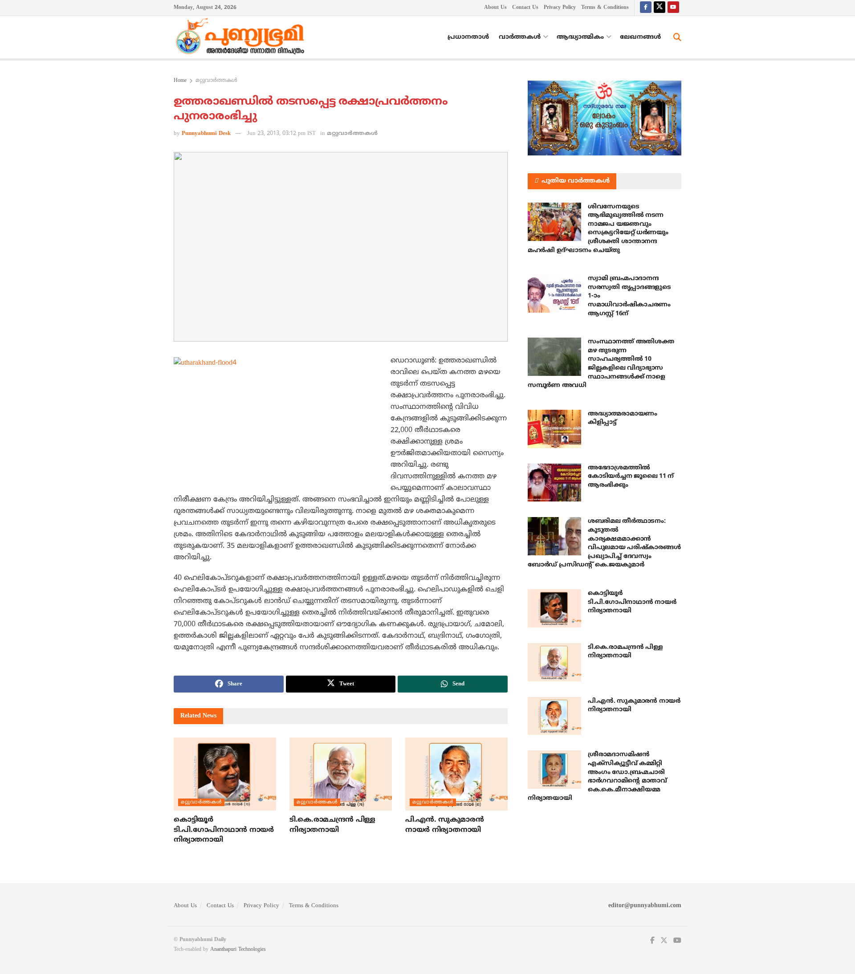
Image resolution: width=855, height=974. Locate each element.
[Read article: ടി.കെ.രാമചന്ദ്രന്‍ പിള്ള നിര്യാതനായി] (340, 774)
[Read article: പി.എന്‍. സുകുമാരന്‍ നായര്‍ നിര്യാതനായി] (456, 774)
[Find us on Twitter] (659, 8)
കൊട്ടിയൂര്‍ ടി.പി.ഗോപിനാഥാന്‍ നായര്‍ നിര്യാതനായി (224, 829)
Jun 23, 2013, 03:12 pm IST (281, 133)
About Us (495, 7)
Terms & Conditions (605, 7)
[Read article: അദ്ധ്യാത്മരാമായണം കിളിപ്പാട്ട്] (554, 429)
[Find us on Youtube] (673, 8)
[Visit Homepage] (242, 37)
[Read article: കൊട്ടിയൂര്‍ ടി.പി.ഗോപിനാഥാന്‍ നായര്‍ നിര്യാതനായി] (225, 774)
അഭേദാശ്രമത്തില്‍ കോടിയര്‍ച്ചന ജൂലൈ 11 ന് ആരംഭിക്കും (631, 476)
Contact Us (525, 7)
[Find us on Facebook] (645, 8)
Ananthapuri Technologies (238, 949)
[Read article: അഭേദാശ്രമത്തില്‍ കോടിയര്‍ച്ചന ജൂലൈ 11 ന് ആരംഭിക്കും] (554, 483)
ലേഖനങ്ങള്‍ (640, 37)
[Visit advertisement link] (604, 118)
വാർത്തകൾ (520, 37)
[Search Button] (677, 37)
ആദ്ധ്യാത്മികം (580, 37)
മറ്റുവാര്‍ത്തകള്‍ (216, 80)
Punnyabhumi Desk (206, 133)
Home (180, 80)
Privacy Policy (560, 7)
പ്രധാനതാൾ (468, 37)
